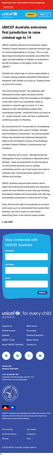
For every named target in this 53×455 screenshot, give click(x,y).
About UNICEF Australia (12, 344)
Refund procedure (9, 434)
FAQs (28, 439)
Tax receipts (31, 429)
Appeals (5, 335)
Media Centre (32, 340)
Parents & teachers (34, 335)
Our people (31, 330)
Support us (7, 326)
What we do (31, 326)
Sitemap (5, 439)
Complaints (31, 434)
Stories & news (8, 330)
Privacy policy (7, 429)
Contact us (31, 344)
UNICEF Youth (8, 340)
